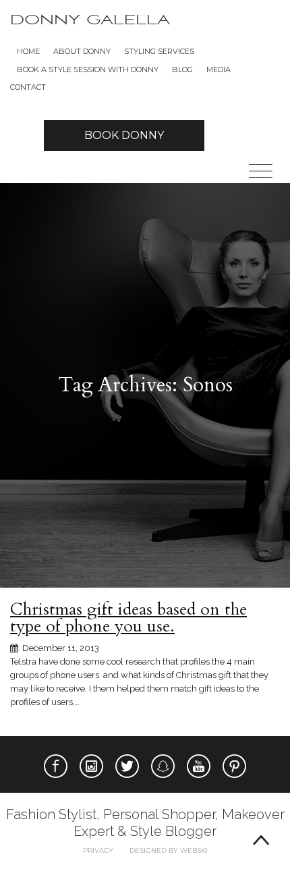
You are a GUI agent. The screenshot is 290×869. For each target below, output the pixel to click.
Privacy (98, 850)
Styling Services (159, 51)
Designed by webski (168, 850)
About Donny (82, 51)
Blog (182, 69)
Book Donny (124, 135)
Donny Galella (90, 20)
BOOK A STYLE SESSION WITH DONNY (87, 69)
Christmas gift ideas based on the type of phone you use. (128, 618)
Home (28, 51)
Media (218, 69)
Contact (28, 87)
